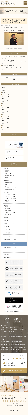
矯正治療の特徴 (9, 206)
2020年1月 (5, 92)
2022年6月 (5, 87)
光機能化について (9, 202)
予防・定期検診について (10, 247)
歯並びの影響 (8, 210)
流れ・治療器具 (9, 173)
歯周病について (9, 184)
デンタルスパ (7, 226)
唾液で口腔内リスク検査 (10, 239)
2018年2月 (5, 105)
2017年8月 (5, 111)
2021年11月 (5, 89)
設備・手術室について (10, 200)
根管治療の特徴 (9, 170)
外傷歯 (6, 177)
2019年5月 (5, 100)
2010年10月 (5, 127)
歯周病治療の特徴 (9, 182)
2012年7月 (5, 125)
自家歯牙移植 (7, 233)
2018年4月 (5, 103)
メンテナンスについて (10, 187)
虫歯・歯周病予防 (8, 254)
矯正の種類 (7, 208)
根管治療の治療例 (9, 175)
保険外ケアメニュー (9, 257)
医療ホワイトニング (9, 223)
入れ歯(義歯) (7, 229)
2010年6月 (5, 129)
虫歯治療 (6, 217)
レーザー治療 (7, 236)
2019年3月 (5, 101)
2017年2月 (5, 114)
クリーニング (7, 250)
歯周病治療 (6, 180)
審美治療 (6, 220)
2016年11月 (5, 116)
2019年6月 (5, 98)
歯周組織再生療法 (9, 189)
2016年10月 (5, 118)
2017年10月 (5, 107)
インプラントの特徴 (10, 194)
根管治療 (6, 168)
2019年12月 (5, 94)
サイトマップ (14, 408)
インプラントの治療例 (10, 198)
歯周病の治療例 (9, 186)
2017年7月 (5, 112)
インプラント (7, 192)
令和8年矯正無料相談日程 (8, 60)
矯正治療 (6, 205)
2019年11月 (5, 96)
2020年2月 (5, 90)
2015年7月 (5, 123)
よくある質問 (8, 214)
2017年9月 (5, 109)
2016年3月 (5, 122)
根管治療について (9, 171)
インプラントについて (10, 196)
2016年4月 (5, 120)
